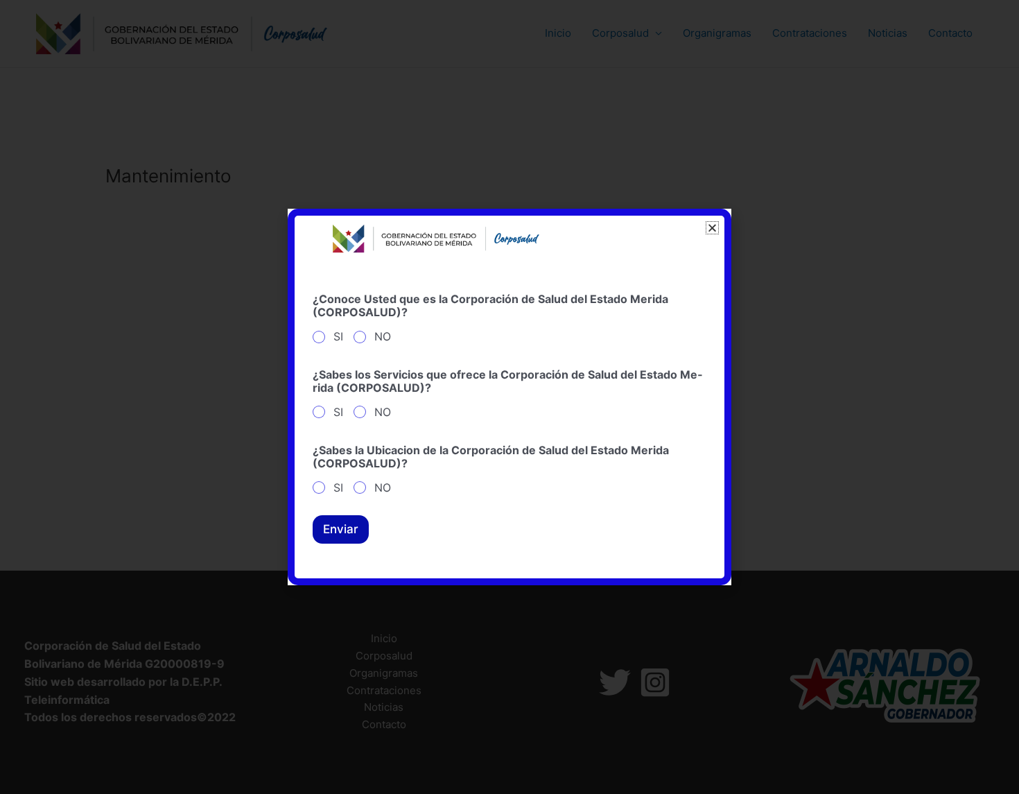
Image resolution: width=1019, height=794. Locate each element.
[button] (712, 228)
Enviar (340, 529)
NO (382, 336)
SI (338, 336)
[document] (509, 397)
